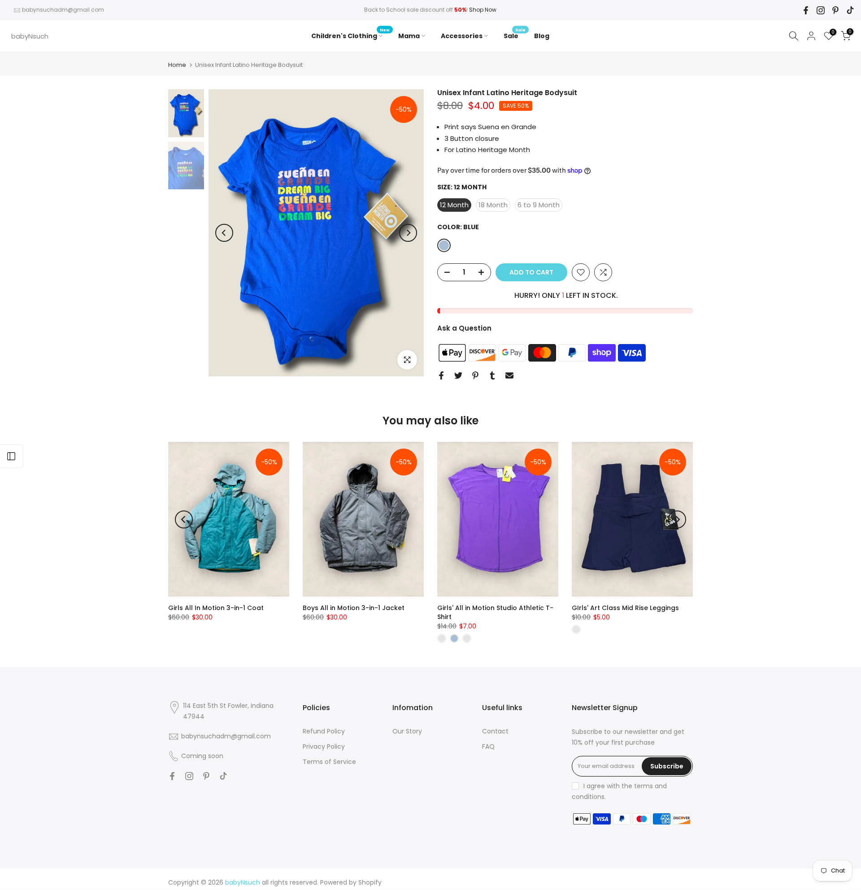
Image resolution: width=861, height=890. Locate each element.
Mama (409, 35)
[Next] (408, 233)
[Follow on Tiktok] (850, 10)
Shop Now (482, 9)
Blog (541, 35)
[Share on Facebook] (441, 375)
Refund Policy (324, 731)
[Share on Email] (509, 375)
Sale (515, 35)
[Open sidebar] (11, 456)
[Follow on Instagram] (821, 10)
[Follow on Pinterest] (835, 10)
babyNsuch (29, 36)
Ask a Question (464, 328)
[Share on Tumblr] (492, 375)
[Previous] (224, 233)
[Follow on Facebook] (806, 10)
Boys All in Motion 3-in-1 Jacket (353, 607)
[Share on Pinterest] (475, 375)
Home (177, 65)
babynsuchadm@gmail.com (63, 9)
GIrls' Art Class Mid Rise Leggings (625, 607)
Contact (495, 731)
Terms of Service (329, 761)
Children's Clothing (350, 35)
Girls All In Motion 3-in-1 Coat (216, 607)
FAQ (488, 746)
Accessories (462, 35)
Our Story (407, 731)
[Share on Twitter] (458, 375)
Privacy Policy (324, 746)
